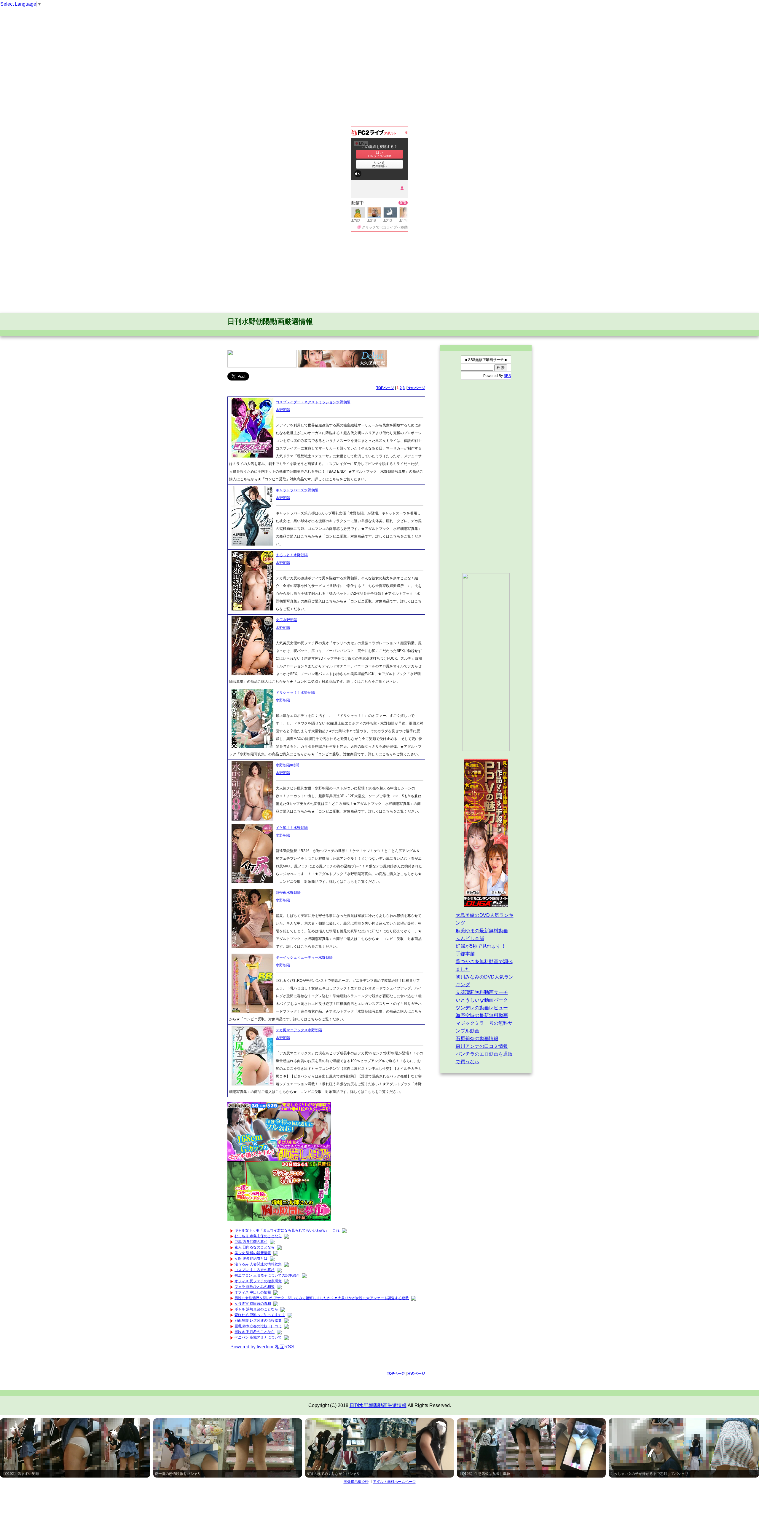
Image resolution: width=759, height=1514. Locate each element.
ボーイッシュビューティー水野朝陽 (304, 957)
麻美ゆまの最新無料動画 (482, 930)
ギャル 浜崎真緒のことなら (256, 1309)
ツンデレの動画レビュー (482, 1007)
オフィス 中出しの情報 (253, 1292)
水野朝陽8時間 (287, 765)
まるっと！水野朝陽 (292, 555)
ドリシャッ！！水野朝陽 (295, 692)
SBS (507, 376)
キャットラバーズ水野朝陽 (297, 490)
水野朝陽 (283, 410)
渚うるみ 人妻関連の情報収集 (258, 1264)
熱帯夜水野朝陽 (288, 893)
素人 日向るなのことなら (255, 1247)
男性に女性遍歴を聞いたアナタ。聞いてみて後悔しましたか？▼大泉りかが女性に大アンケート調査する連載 (322, 1298)
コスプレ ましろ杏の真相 (255, 1270)
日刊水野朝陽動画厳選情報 (270, 321)
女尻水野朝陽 (286, 620)
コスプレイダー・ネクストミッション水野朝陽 (313, 402)
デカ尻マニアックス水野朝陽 (299, 1030)
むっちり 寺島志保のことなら (258, 1236)
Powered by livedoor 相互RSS (262, 1346)
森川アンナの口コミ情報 (482, 1046)
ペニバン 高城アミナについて (258, 1337)
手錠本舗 (465, 953)
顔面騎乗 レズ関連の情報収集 (258, 1320)
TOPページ (385, 388)
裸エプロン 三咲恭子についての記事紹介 (267, 1275)
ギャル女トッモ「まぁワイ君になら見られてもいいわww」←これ (287, 1230)
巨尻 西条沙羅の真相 (251, 1242)
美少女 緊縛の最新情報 (253, 1253)
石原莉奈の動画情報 (477, 1038)
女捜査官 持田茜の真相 (253, 1304)
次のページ (416, 388)
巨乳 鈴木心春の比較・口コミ (258, 1326)
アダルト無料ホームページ (394, 1482)
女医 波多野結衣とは (251, 1258)
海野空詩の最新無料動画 (482, 1015)
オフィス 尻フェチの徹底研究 (258, 1281)
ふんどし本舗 (470, 938)
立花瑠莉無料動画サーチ (482, 992)
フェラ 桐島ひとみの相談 (255, 1287)
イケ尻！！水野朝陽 (292, 828)
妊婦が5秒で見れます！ (481, 946)
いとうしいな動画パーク (482, 1000)
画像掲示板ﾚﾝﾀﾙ (356, 1482)
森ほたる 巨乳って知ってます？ (260, 1315)
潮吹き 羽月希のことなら (255, 1332)
